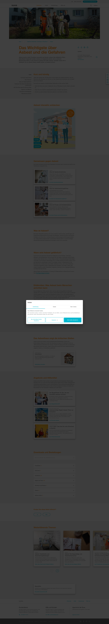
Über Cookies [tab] (73, 306)
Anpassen (54, 320)
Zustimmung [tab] (35, 306)
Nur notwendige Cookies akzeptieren (36, 320)
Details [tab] (54, 306)
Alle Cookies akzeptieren (72, 320)
